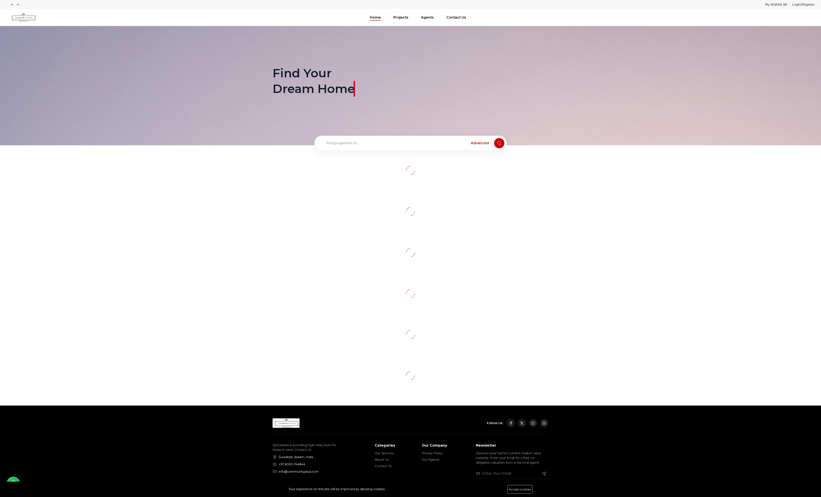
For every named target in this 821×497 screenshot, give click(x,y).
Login (796, 4)
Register (808, 4)
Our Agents (430, 460)
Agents (427, 17)
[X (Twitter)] (522, 423)
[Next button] (12, 4)
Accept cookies (520, 489)
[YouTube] (533, 423)
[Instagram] (544, 423)
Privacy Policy (432, 453)
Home (375, 17)
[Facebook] (510, 423)
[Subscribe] (544, 473)
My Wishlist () (776, 4)
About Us (382, 460)
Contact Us (456, 17)
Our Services (384, 453)
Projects (400, 17)
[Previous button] (17, 4)
